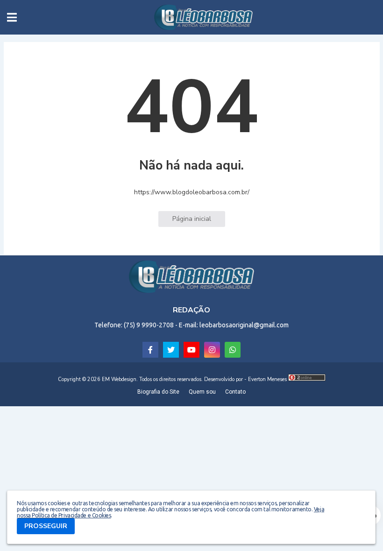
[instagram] (212, 350)
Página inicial (191, 218)
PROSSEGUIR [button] (45, 526)
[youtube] (191, 350)
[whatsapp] (233, 350)
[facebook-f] (150, 350)
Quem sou (202, 392)
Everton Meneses (267, 379)
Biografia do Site (158, 392)
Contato (235, 392)
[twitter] (171, 350)
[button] (12, 17)
